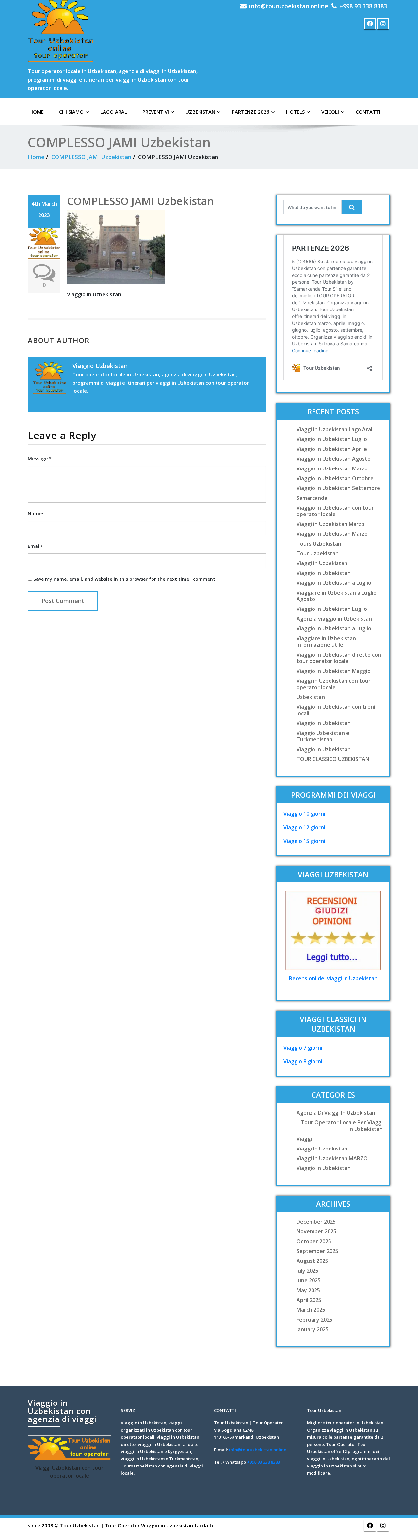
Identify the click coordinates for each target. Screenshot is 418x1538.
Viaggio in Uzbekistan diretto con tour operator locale (339, 657)
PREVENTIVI (155, 111)
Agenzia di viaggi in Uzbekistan (336, 1112)
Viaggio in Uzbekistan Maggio (334, 671)
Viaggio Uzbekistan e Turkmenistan (323, 736)
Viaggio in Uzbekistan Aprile (332, 449)
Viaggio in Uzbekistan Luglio (332, 439)
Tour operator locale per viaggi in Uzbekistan (342, 1125)
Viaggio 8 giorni (302, 1061)
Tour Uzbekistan (318, 553)
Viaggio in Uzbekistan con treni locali (336, 710)
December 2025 (316, 1221)
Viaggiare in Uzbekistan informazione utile (326, 641)
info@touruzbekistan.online (288, 6)
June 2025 (309, 1280)
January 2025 (313, 1329)
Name (35, 513)
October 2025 (314, 1241)
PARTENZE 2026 (250, 111)
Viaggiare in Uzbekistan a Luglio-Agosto (337, 595)
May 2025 (308, 1290)
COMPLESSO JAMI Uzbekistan (91, 157)
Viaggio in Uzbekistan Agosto (334, 458)
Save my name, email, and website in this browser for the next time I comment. (125, 579)
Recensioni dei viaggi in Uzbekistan (333, 978)
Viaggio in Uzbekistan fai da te (178, 1525)
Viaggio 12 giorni (304, 827)
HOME (36, 111)
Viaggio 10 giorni (304, 813)
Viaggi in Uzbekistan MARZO (332, 1158)
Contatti (368, 111)
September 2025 (317, 1251)
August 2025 (312, 1261)
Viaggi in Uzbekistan (322, 563)
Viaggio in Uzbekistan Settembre (338, 488)
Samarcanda (312, 498)
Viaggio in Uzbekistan (324, 573)
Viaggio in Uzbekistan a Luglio (334, 582)
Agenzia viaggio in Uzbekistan (334, 618)
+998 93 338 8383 (363, 6)
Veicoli (330, 111)
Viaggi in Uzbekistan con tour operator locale (334, 683)
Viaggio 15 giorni (304, 841)
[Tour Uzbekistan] (60, 31)
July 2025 (307, 1270)
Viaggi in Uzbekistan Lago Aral (334, 429)
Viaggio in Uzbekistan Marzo (332, 468)
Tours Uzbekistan (319, 543)
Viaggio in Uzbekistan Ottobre (335, 478)
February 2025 (314, 1319)
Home (36, 157)
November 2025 (316, 1231)
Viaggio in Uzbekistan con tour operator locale (335, 510)
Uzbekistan (200, 111)
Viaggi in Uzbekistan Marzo (330, 524)
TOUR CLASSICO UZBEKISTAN (333, 759)
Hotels (295, 111)
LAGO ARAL (113, 111)
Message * (40, 458)
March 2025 (311, 1310)
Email (35, 546)
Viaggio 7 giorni (302, 1047)
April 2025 (309, 1300)
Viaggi (304, 1138)
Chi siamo (71, 111)
